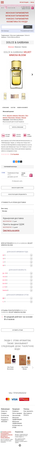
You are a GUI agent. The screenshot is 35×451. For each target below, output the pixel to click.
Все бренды (5, 31)
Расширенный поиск (27, 31)
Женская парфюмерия (17, 13)
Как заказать (28, 411)
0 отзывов (15, 154)
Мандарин (11, 117)
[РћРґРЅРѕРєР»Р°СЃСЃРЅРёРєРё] (16, 162)
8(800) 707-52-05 (26, 8)
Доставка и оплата (28, 414)
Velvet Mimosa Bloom (13, 37)
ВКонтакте (20, 445)
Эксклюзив (16, 415)
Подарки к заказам (4, 420)
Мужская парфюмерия (17, 16)
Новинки (15, 411)
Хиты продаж (17, 413)
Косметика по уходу (17, 22)
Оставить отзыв (17, 330)
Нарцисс (18, 117)
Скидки (3, 413)
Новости (4, 411)
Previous (2, 367)
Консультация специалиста (17, 194)
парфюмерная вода (10, 166)
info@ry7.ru (21, 436)
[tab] (5, 107)
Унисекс (24, 47)
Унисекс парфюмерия (17, 19)
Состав (13, 107)
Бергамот (22, 115)
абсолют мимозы (12, 115)
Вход (32, 2)
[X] (21, 162)
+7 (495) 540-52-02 (25, 7)
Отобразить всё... (17, 181)
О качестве (5, 415)
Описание (5, 107)
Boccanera (10, 369)
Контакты (4, 417)
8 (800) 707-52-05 (23, 435)
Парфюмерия (5, 35)
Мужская (18, 47)
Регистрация (24, 2)
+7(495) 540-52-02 (23, 434)
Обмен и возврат (22, 107)
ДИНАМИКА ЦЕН (12, 177)
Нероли (23, 117)
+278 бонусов (24, 176)
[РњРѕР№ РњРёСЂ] (19, 162)
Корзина (32, 8)
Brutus (25, 369)
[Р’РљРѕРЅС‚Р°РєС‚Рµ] (14, 162)
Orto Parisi (10, 367)
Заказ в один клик (17, 187)
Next (32, 367)
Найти (28, 27)
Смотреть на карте (11, 230)
